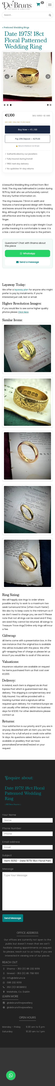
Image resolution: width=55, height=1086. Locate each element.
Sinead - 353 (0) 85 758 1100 (23, 973)
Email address (11, 842)
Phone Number (11, 828)
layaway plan (21, 289)
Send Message (12, 918)
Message (8, 869)
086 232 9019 (14, 982)
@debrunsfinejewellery (20, 1002)
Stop (50, 105)
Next (48, 76)
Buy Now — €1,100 (27, 129)
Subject (7, 855)
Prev (7, 76)
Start (48, 105)
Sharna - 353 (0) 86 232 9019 (23, 968)
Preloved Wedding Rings (16, 27)
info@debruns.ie (16, 977)
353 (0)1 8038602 (16, 987)
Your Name (9, 815)
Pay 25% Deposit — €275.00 (27, 138)
